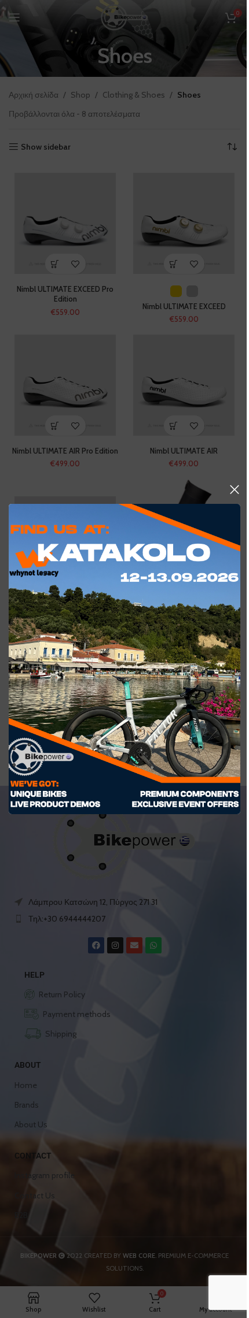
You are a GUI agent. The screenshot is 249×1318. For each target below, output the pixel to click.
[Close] (234, 489)
